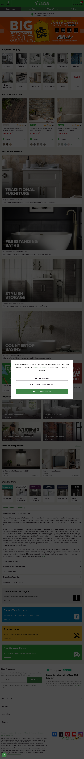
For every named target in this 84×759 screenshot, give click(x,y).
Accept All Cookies (42, 391)
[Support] (4, 754)
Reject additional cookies (42, 385)
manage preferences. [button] (40, 367)
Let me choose (42, 378)
